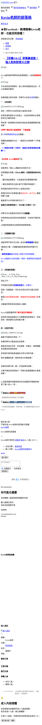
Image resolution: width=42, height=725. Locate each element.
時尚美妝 (19, 39)
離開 (12, 720)
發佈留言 (5, 471)
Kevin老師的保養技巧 (23, 449)
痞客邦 (17, 440)
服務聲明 (24, 693)
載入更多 (5, 457)
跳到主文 (4, 24)
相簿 (7, 43)
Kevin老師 (5, 427)
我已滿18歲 (5, 720)
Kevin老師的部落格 (16, 17)
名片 (7, 49)
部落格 (8, 46)
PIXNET (10, 691)
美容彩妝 (18, 446)
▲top (3, 453)
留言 (23, 440)
